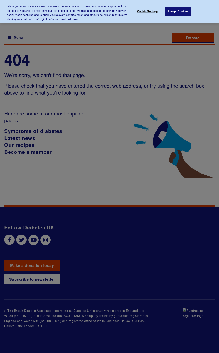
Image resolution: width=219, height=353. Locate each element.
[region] (109, 11)
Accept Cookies (178, 11)
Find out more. (69, 19)
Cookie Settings (147, 11)
